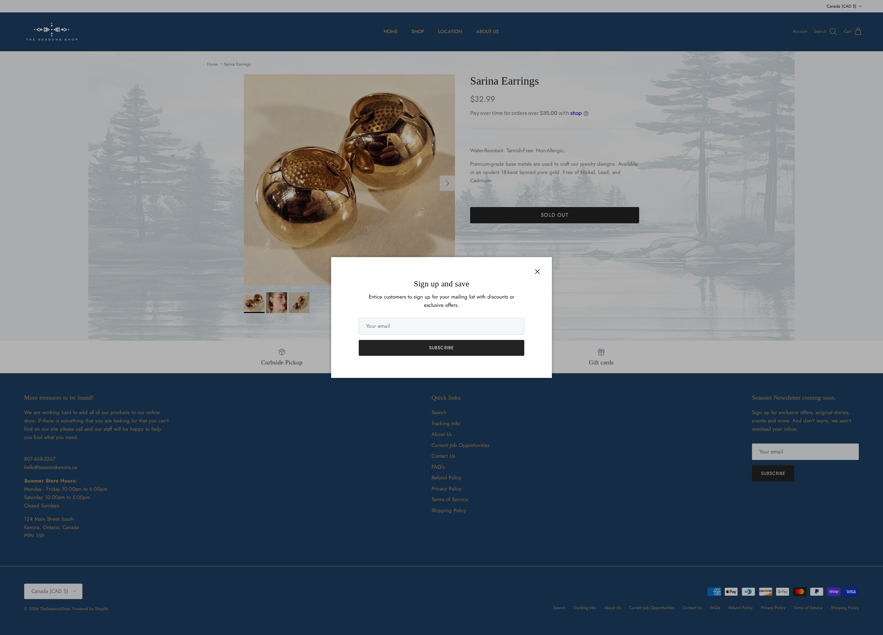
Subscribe (441, 347)
